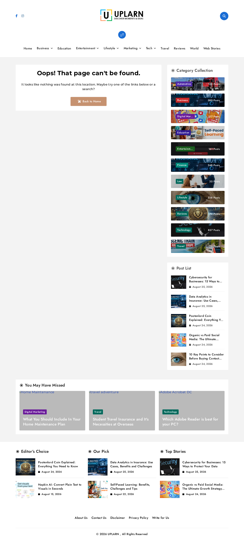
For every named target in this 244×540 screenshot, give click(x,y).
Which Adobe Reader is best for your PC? (190, 422)
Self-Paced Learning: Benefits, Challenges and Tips (130, 487)
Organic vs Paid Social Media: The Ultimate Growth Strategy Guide (204, 339)
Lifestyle (109, 48)
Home (28, 48)
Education (64, 48)
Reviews (179, 48)
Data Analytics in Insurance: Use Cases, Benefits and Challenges (205, 301)
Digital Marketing (35, 412)
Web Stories (211, 48)
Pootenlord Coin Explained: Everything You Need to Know (206, 320)
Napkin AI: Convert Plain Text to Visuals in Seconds (60, 487)
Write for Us (160, 518)
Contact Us (99, 518)
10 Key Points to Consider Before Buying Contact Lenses (206, 358)
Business (43, 48)
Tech (149, 48)
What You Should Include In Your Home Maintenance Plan (51, 422)
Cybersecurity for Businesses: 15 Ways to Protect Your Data (204, 281)
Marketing (131, 48)
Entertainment (85, 48)
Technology (170, 412)
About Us (81, 518)
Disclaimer (117, 518)
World (194, 48)
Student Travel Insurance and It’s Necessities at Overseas (121, 422)
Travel (165, 48)
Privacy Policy (138, 518)
